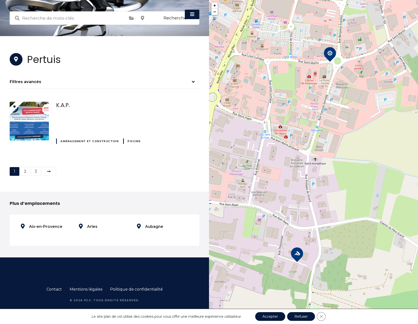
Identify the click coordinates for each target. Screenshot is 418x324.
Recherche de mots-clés (17, 18)
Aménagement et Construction (89, 141)
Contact (54, 289)
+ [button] (214, 5)
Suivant (49, 171)
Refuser (301, 316)
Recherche (175, 17)
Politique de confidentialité (136, 289)
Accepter (270, 316)
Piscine (134, 141)
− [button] (214, 11)
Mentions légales (86, 289)
